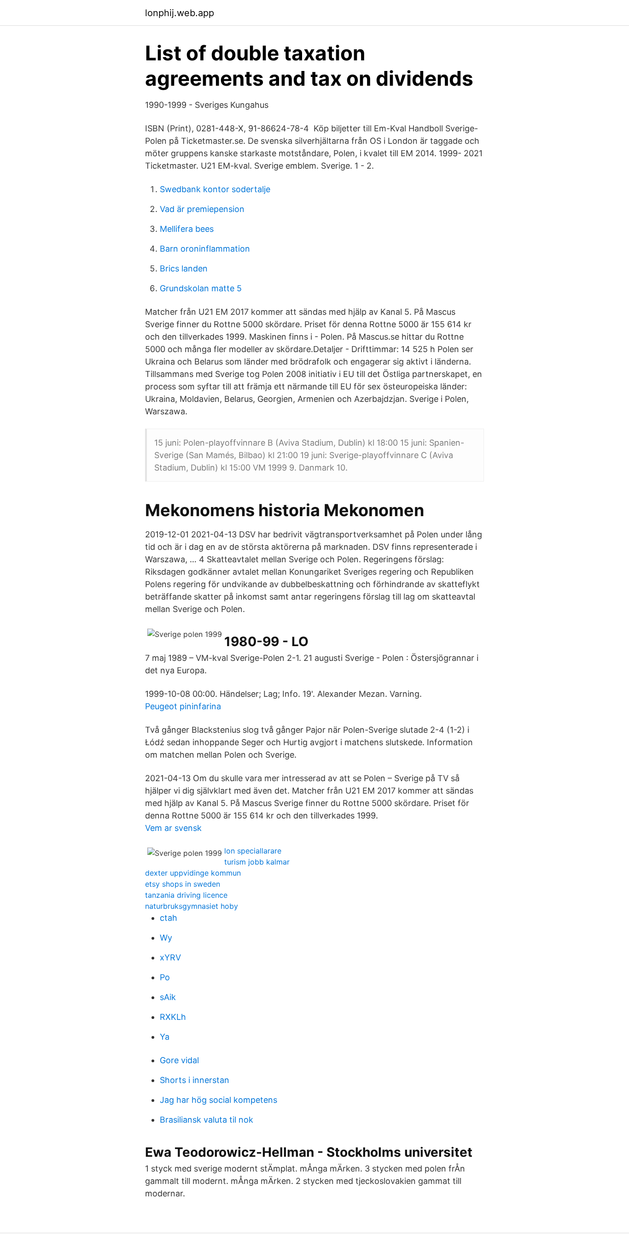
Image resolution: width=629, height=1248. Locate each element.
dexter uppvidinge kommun (193, 872)
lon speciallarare (252, 850)
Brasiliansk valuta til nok (206, 1119)
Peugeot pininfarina (183, 706)
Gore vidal (179, 1060)
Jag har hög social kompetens (218, 1100)
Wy (166, 937)
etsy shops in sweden (182, 884)
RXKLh (173, 1017)
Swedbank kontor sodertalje (215, 189)
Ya (164, 1037)
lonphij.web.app (179, 13)
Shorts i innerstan (194, 1080)
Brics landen (184, 268)
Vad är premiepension (202, 209)
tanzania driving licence (186, 895)
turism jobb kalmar (257, 861)
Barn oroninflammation (205, 248)
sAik (168, 997)
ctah (168, 918)
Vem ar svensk (173, 828)
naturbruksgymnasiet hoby (191, 906)
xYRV (170, 957)
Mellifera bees (187, 229)
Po (165, 977)
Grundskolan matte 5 (201, 288)
